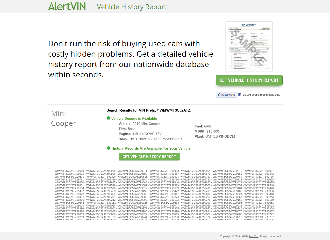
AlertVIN (253, 236)
